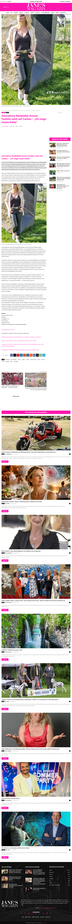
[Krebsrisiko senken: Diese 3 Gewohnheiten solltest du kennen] (52, 152)
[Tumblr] (27, 355)
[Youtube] (46, 913)
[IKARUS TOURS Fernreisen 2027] (52, 172)
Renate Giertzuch (8, 602)
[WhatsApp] (40, 355)
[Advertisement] (24, 139)
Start (2, 110)
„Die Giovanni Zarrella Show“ (11, 798)
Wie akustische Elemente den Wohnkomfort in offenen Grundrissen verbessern (21, 337)
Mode (11, 361)
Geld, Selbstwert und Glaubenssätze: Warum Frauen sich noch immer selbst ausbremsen (31, 749)
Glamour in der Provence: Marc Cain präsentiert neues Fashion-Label (19, 340)
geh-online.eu (43, 922)
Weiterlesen (5, 461)
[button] (6, 7)
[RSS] (36, 913)
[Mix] (31, 355)
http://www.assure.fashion (8, 329)
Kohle (3, 361)
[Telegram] (43, 355)
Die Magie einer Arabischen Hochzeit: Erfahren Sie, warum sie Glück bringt (20, 349)
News (3, 454)
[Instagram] (25, 913)
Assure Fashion (14, 359)
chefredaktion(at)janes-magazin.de (48, 907)
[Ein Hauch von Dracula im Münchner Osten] (36, 829)
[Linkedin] (21, 355)
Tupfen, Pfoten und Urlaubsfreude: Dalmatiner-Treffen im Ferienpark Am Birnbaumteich (63, 178)
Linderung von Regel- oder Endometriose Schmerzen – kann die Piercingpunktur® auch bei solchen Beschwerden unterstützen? (39, 881)
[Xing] (50, 913)
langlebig (7, 361)
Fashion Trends (33, 359)
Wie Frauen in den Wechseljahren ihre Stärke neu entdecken (21, 551)
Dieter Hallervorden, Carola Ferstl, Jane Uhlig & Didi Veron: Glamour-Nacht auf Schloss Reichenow (63, 165)
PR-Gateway (5, 126)
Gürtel (38, 359)
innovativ (43, 359)
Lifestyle (6, 110)
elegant (23, 359)
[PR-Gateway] (7, 396)
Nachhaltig (16, 361)
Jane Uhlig (7, 503)
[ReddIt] (24, 355)
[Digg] (37, 355)
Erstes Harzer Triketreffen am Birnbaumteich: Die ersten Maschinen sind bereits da (63, 144)
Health (3, 503)
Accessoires (7, 359)
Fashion (7, 112)
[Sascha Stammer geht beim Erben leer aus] (28, 890)
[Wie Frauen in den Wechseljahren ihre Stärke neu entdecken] (52, 158)
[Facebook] (11, 355)
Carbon (19, 359)
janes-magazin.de (8, 454)
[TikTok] (39, 913)
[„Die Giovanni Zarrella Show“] (36, 779)
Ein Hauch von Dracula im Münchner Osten (16, 848)
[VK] (34, 355)
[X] (14, 355)
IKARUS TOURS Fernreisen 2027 (63, 170)
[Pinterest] (18, 355)
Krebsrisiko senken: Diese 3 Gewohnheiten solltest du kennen (22, 501)
